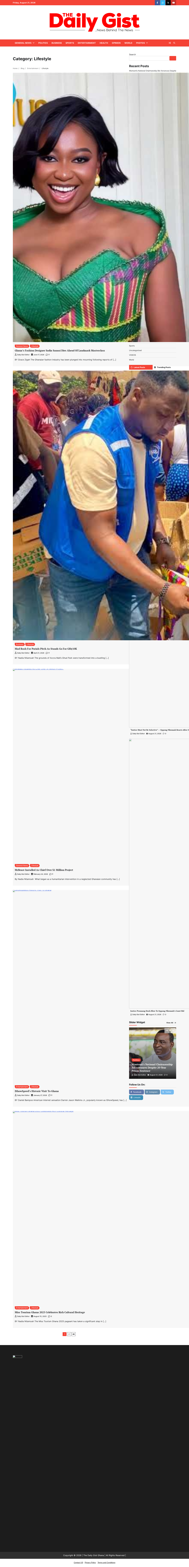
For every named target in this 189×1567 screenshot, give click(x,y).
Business (57, 43)
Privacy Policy (90, 1562)
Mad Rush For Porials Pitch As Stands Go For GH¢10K (46, 648)
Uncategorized (135, 350)
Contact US (78, 1562)
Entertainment (87, 43)
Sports (70, 43)
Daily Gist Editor (23, 355)
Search (132, 54)
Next (73, 1334)
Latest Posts (139, 367)
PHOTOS (140, 43)
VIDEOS (132, 355)
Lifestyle (34, 346)
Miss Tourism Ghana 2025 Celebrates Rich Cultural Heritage (50, 1312)
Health (104, 43)
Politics (43, 43)
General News (23, 43)
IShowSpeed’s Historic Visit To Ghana (37, 1091)
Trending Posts (164, 367)
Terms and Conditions (106, 1562)
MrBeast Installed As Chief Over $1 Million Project (44, 869)
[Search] (174, 43)
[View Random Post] (170, 43)
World (128, 43)
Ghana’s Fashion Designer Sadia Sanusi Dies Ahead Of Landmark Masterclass (60, 350)
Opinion (116, 43)
